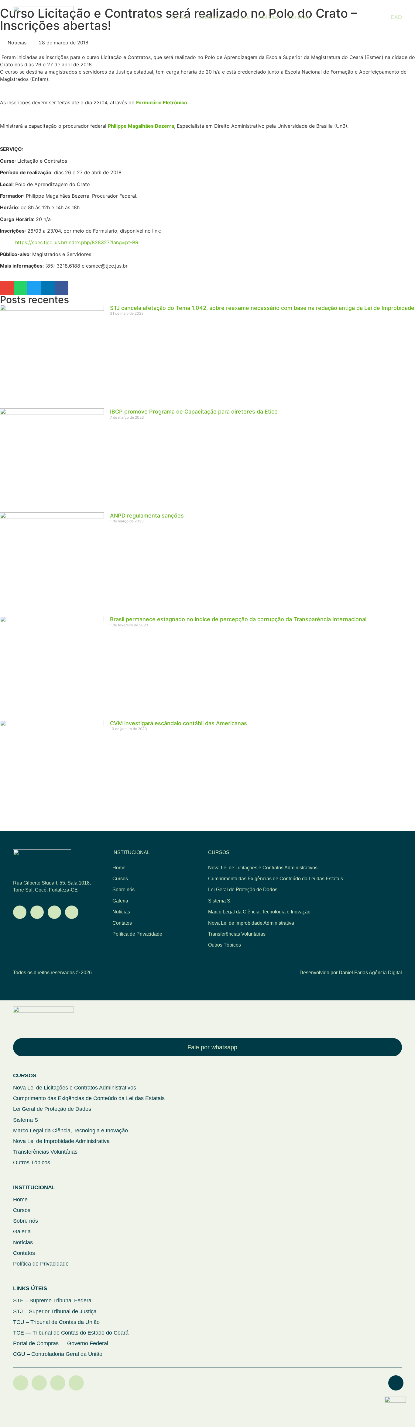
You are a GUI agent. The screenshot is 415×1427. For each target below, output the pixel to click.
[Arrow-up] (395, 1383)
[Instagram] (54, 912)
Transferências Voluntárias (237, 934)
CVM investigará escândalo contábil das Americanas (178, 723)
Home (155, 17)
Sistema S (219, 900)
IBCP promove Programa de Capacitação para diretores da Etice (194, 411)
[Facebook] (76, 1383)
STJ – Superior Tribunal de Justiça (55, 1311)
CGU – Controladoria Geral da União (57, 1354)
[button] (7, 288)
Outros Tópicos (224, 944)
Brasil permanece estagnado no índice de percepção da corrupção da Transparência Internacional (238, 619)
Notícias (269, 17)
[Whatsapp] (19, 912)
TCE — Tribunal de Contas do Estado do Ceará (71, 1333)
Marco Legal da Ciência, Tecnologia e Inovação (259, 911)
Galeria (241, 17)
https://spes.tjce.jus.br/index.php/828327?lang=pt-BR (76, 242)
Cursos (180, 17)
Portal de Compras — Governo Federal (60, 1343)
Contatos (299, 17)
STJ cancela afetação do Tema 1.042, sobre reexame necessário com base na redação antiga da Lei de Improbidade (262, 308)
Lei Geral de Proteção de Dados (242, 889)
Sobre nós (210, 17)
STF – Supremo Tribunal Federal (53, 1300)
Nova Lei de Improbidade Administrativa (251, 923)
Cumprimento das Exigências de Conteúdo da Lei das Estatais (275, 878)
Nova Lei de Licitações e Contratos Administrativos (262, 867)
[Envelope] (37, 912)
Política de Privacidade (137, 934)
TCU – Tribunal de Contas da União (56, 1322)
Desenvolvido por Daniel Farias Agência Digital (351, 972)
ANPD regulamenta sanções (147, 515)
